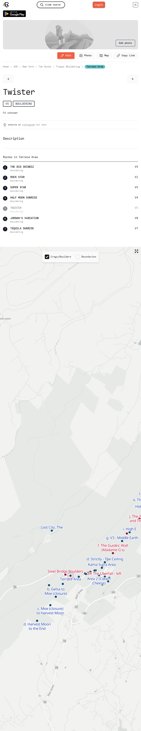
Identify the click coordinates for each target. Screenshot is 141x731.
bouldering (23, 103)
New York (28, 66)
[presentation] (125, 43)
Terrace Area (94, 66)
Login (99, 4)
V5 (7, 103)
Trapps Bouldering (68, 66)
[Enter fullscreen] (136, 251)
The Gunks (45, 66)
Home (6, 66)
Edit (68, 55)
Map (106, 55)
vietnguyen (28, 125)
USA (16, 66)
